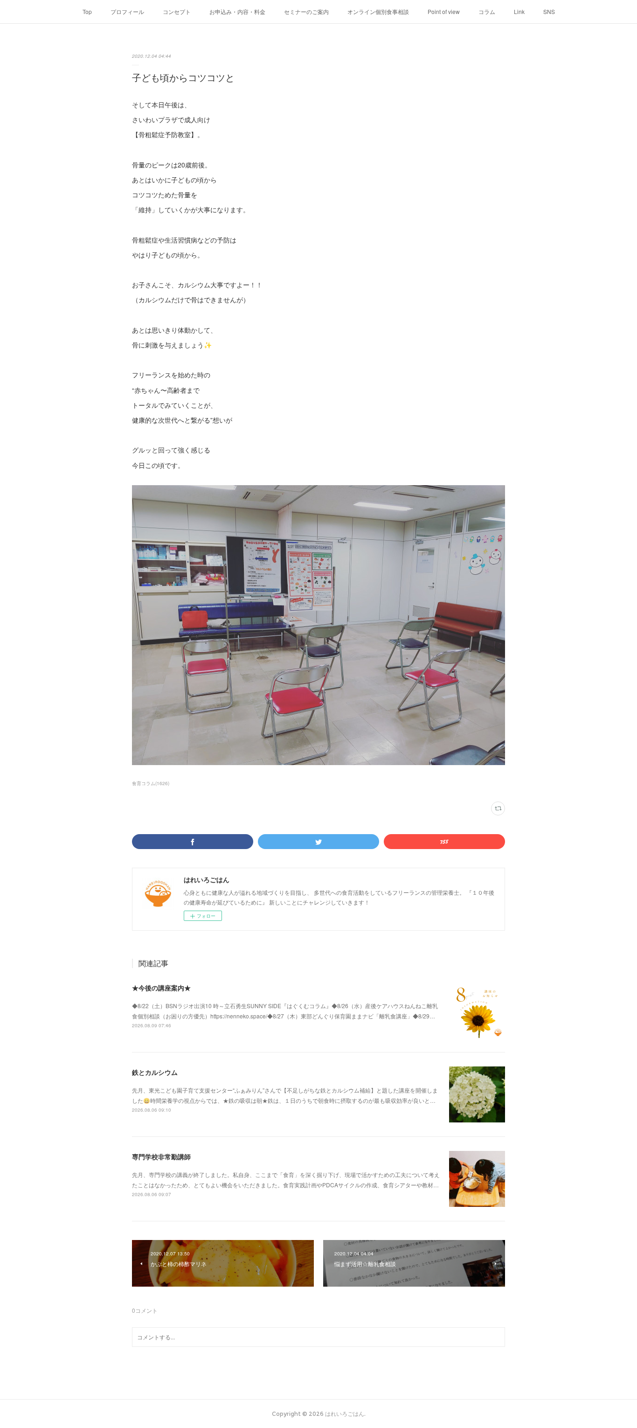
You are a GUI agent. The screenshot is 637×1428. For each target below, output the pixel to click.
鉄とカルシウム (155, 1072)
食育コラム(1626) (150, 783)
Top (87, 11)
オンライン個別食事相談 (378, 11)
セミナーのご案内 (306, 11)
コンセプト (177, 11)
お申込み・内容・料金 (237, 11)
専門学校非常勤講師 (161, 1156)
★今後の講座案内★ (161, 987)
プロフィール (127, 11)
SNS (549, 11)
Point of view (444, 11)
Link (519, 11)
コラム (486, 11)
